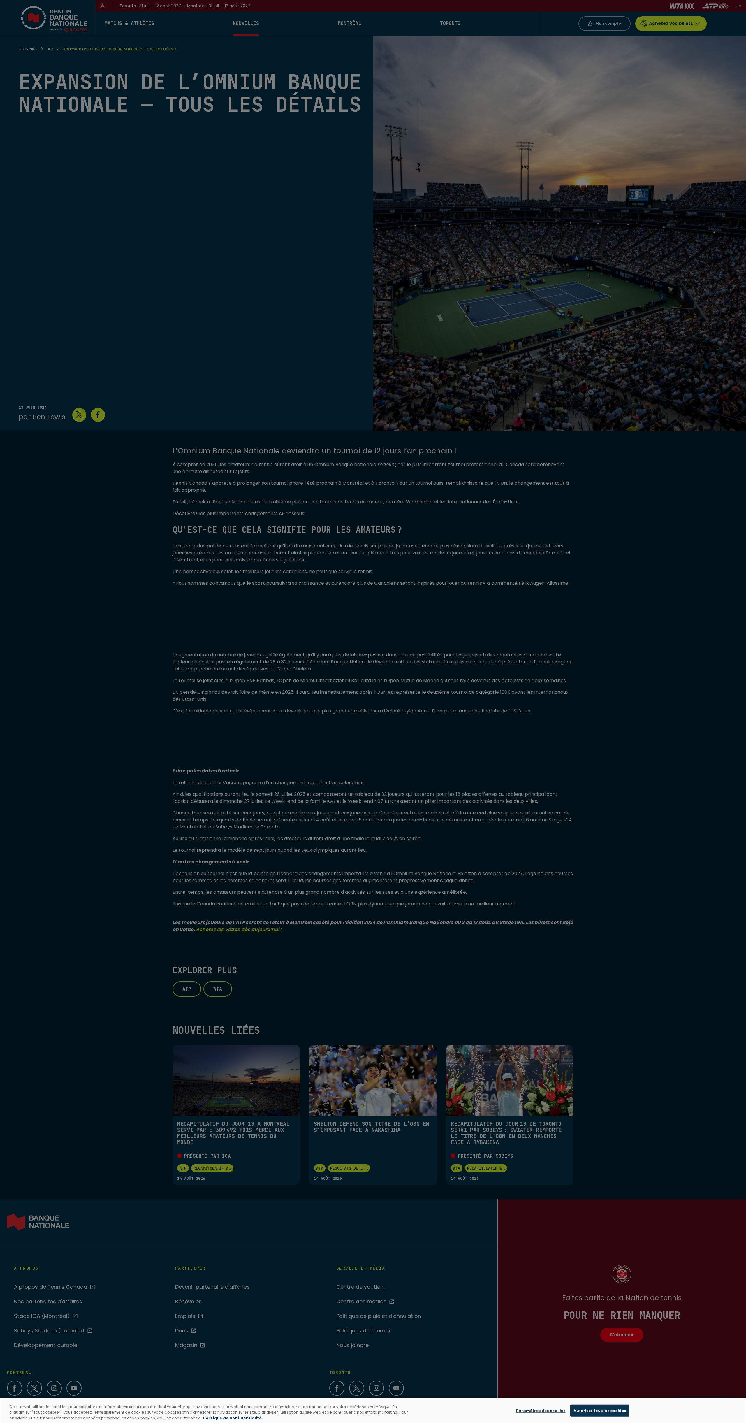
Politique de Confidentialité (232, 1418)
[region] (373, 1411)
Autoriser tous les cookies (599, 1410)
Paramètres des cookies (541, 1410)
